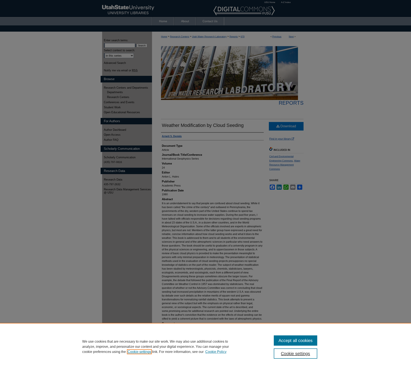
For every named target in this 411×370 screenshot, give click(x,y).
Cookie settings (139, 352)
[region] (205, 346)
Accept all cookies (295, 340)
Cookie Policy (215, 352)
